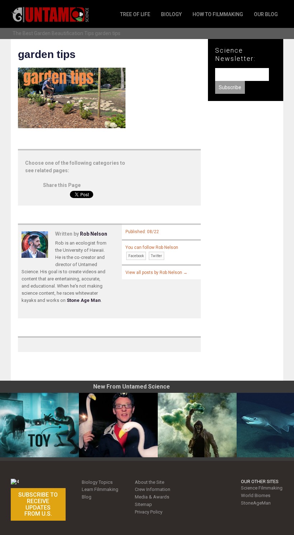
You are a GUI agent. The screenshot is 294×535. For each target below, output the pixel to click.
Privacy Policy (148, 512)
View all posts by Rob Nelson (156, 272)
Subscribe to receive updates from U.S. (38, 504)
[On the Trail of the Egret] (118, 425)
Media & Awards (152, 497)
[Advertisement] (245, 153)
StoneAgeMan (256, 503)
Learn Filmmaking (100, 489)
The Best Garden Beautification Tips (53, 33)
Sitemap (143, 504)
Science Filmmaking (262, 488)
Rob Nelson (93, 234)
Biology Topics (97, 482)
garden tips (107, 33)
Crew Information (152, 489)
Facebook (136, 256)
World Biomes (255, 495)
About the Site (149, 482)
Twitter (156, 256)
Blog (86, 497)
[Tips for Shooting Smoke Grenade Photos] (197, 425)
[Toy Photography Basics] (39, 425)
